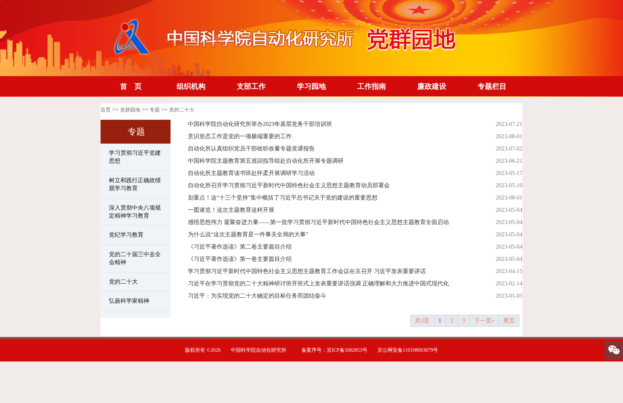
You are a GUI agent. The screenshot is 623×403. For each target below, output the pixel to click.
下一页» (484, 320)
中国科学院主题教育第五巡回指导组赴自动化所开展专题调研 (266, 161)
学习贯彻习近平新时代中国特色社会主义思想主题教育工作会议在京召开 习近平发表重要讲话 (307, 271)
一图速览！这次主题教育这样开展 (231, 210)
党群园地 (130, 110)
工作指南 (371, 86)
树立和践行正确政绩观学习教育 (135, 184)
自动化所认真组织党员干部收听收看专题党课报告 (251, 148)
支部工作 (251, 86)
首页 (106, 110)
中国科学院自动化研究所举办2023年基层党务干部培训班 (260, 124)
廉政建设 (431, 86)
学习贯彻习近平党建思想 (135, 157)
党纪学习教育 (126, 235)
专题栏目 (492, 86)
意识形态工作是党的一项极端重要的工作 (240, 136)
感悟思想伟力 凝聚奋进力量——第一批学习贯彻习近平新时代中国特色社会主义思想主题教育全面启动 (318, 222)
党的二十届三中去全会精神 (135, 258)
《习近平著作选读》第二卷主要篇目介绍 (240, 247)
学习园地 (311, 86)
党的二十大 (181, 110)
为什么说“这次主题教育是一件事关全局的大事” (248, 234)
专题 (155, 110)
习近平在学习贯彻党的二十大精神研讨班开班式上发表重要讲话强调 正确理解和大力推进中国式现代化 (318, 283)
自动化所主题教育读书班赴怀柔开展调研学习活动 (251, 173)
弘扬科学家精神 (129, 301)
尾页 (509, 320)
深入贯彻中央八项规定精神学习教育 (135, 212)
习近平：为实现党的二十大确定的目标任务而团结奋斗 (257, 296)
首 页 (131, 86)
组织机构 (191, 86)
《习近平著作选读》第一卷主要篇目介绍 (240, 259)
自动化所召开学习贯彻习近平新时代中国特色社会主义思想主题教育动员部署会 (289, 185)
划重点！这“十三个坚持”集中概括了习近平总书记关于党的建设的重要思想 (282, 197)
